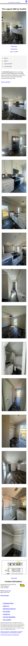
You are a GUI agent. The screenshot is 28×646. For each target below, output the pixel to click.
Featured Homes (8, 603)
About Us (6, 606)
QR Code (2, 631)
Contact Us (6, 614)
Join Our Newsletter (9, 617)
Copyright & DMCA (13, 631)
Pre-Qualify (6, 611)
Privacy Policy (20, 631)
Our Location (7, 619)
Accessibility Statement (5, 632)
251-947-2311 (7, 590)
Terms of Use (7, 631)
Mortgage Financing (9, 608)
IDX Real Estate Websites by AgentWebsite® (10, 634)
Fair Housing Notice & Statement (15, 632)
